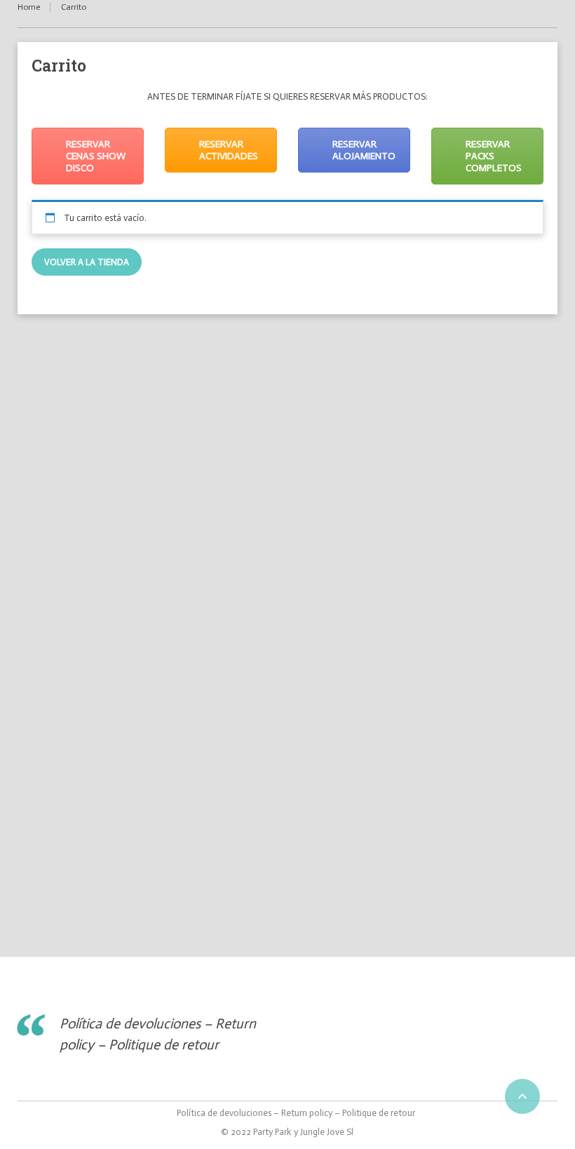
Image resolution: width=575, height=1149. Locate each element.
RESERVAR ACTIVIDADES (228, 150)
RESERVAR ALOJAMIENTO (363, 150)
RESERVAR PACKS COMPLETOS (494, 156)
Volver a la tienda (86, 262)
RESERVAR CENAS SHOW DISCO (96, 156)
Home (29, 7)
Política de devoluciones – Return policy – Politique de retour (296, 1113)
